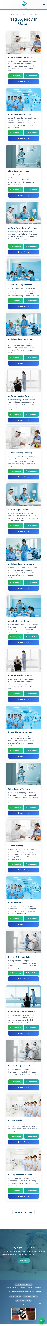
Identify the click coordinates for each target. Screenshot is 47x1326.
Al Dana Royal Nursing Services (22, 228)
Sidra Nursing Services (19, 171)
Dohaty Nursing (15, 902)
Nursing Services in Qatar (20, 1175)
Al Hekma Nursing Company (21, 564)
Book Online (32, 75)
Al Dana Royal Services (19, 509)
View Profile (24, 81)
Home (9, 14)
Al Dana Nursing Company (20, 453)
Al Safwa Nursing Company (20, 675)
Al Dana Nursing (15, 846)
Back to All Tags (25, 1212)
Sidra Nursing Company (19, 789)
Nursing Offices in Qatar (19, 957)
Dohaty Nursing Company (20, 732)
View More (23, 1260)
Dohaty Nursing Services (19, 114)
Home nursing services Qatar (22, 1011)
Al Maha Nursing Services (20, 285)
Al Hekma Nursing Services (21, 339)
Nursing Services (16, 1120)
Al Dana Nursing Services (20, 57)
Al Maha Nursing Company (20, 621)
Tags (17, 14)
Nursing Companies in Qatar (21, 1066)
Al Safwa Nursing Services (20, 396)
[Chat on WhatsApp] (42, 1321)
